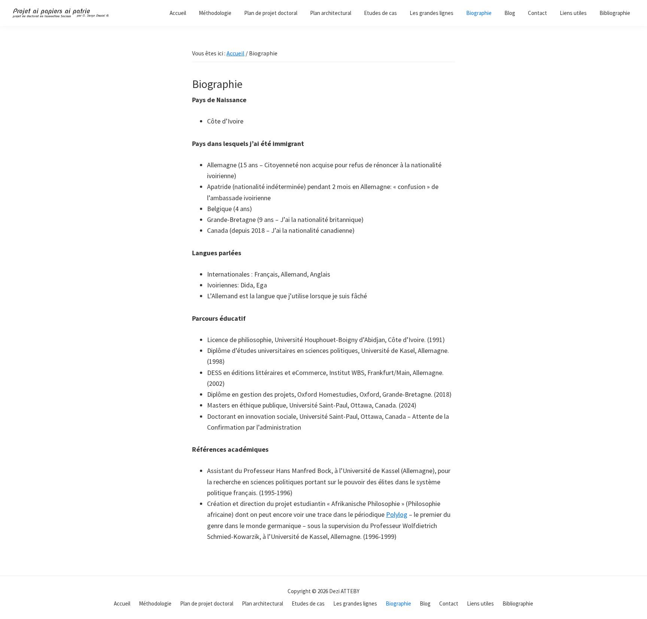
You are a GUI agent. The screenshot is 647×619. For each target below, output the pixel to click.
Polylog (396, 514)
